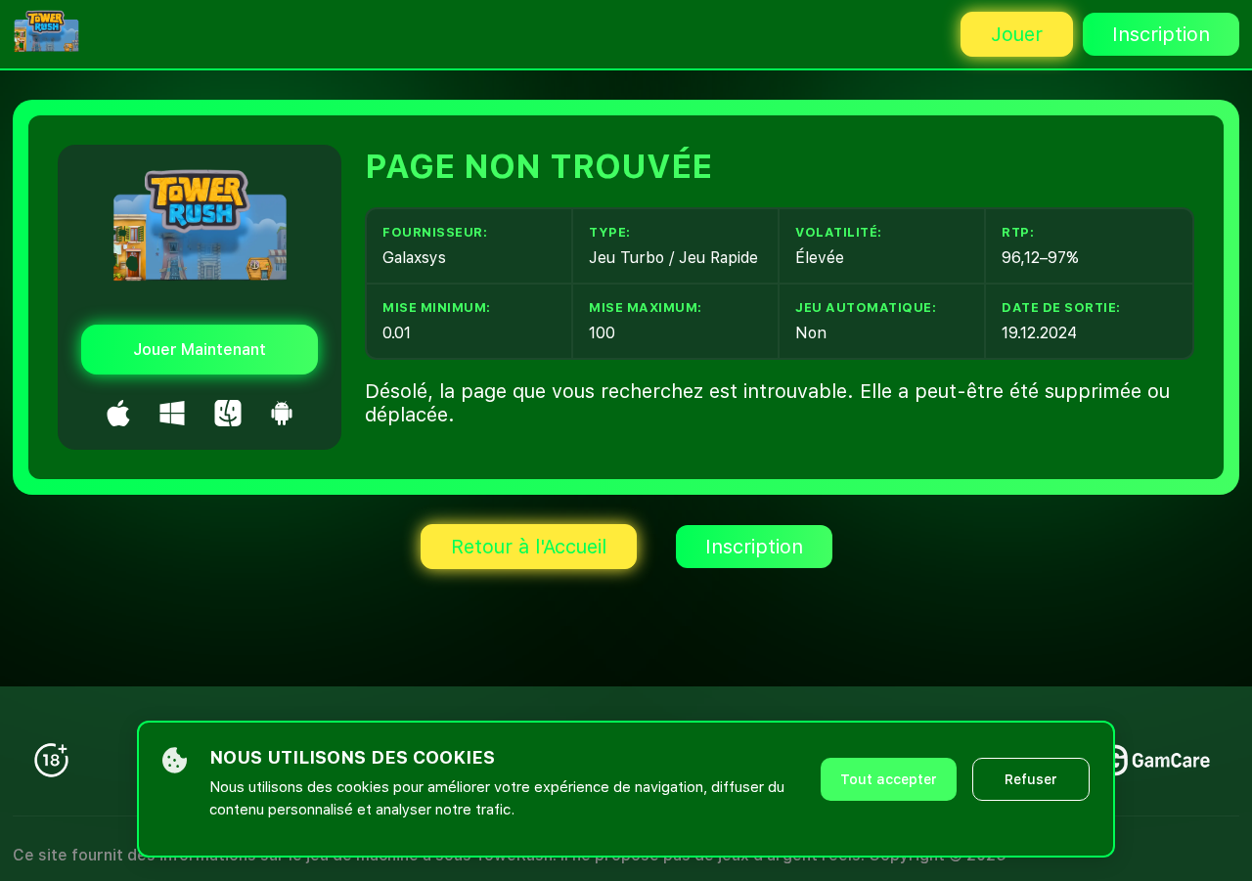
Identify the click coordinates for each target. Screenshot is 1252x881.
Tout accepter (888, 779)
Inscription (1161, 34)
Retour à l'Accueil (528, 546)
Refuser (1031, 779)
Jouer (1017, 34)
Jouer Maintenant (199, 349)
